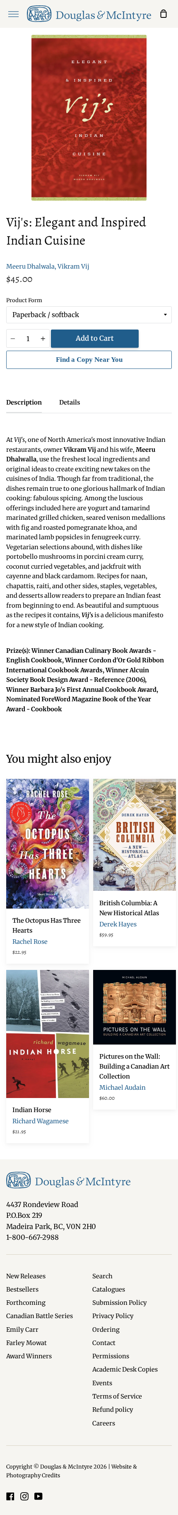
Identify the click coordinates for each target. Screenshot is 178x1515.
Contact (103, 1343)
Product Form (24, 300)
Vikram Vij (73, 266)
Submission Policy (119, 1303)
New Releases (26, 1276)
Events (102, 1383)
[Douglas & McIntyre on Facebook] (10, 1496)
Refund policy (112, 1409)
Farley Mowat (26, 1343)
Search (102, 1276)
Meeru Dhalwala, (31, 266)
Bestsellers (22, 1289)
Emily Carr (22, 1329)
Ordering (106, 1329)
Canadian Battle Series (39, 1316)
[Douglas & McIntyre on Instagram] (24, 1496)
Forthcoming (26, 1303)
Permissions (110, 1356)
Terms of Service (117, 1396)
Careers (103, 1423)
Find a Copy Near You (89, 360)
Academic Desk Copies (125, 1369)
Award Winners (29, 1356)
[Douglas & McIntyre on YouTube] (38, 1496)
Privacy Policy (113, 1316)
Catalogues (108, 1289)
